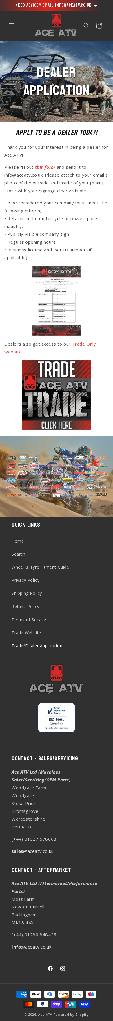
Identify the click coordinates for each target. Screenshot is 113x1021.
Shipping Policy (27, 593)
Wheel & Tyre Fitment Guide (40, 567)
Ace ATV (45, 1014)
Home (18, 541)
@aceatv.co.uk (33, 851)
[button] (11, 25)
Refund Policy (25, 606)
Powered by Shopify (71, 1014)
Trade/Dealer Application (37, 645)
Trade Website (26, 632)
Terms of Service (29, 619)
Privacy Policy (25, 580)
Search (18, 554)
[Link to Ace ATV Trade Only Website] (56, 395)
